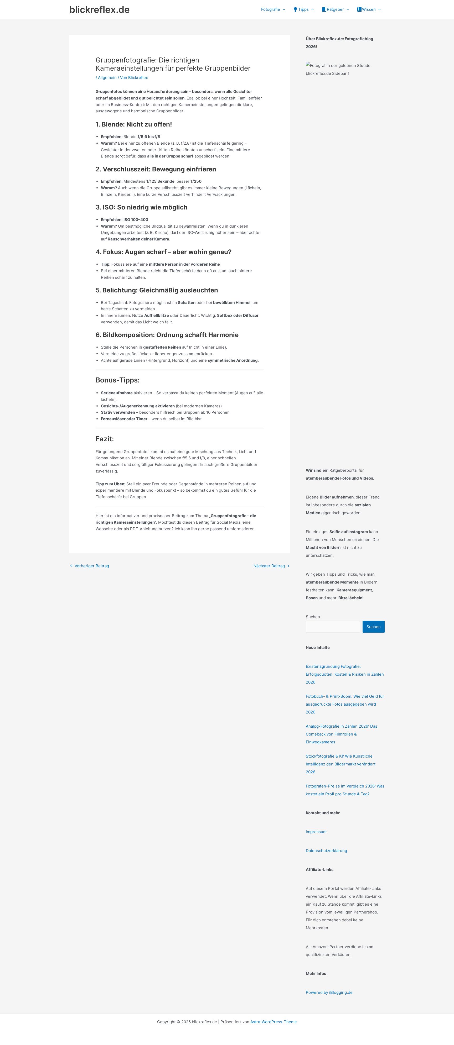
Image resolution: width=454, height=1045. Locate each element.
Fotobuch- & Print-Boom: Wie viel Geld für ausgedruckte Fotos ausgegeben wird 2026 (345, 704)
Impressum (316, 831)
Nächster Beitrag (272, 565)
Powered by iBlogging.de (329, 992)
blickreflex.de (99, 9)
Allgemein (107, 77)
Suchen (313, 616)
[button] (282, 9)
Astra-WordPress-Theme (273, 1021)
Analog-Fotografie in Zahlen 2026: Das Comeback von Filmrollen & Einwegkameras (341, 734)
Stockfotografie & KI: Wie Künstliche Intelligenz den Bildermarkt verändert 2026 (340, 764)
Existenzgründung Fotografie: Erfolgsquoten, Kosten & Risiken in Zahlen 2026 (345, 674)
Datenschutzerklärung (326, 850)
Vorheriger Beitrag (89, 565)
